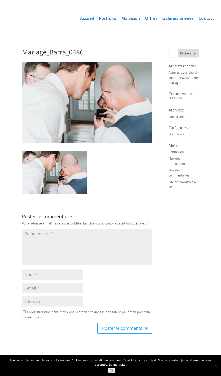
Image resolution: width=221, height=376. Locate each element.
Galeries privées (178, 19)
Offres (151, 19)
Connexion (176, 152)
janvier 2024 (177, 117)
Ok (112, 370)
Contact (206, 19)
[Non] (215, 365)
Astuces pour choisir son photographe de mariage (183, 77)
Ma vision (130, 19)
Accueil (87, 19)
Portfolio (107, 19)
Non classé (176, 134)
